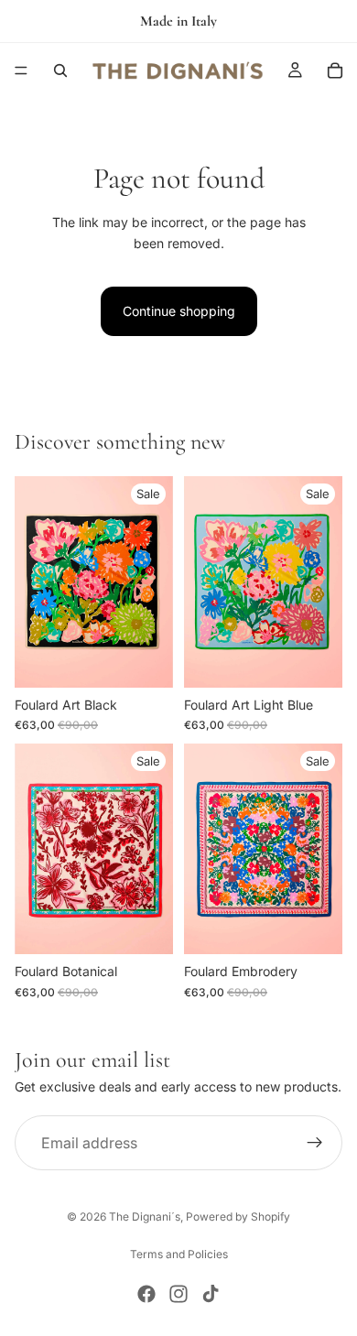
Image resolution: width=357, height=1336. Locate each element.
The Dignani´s (144, 1216)
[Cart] (335, 70)
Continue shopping (179, 311)
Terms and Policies (179, 1254)
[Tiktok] (211, 1294)
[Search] (60, 70)
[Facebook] (146, 1294)
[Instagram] (178, 1294)
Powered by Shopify (238, 1216)
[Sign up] (315, 1143)
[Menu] (21, 70)
